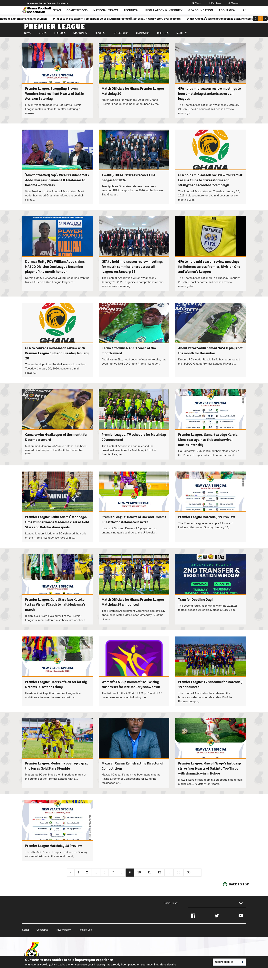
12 (159, 872)
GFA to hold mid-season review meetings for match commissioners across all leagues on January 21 (132, 266)
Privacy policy (63, 929)
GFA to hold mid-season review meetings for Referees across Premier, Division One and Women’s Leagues (209, 266)
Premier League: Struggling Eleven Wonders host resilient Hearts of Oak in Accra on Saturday (54, 93)
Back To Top (239, 884)
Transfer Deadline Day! (195, 599)
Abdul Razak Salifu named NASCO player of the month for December (210, 340)
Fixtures (60, 33)
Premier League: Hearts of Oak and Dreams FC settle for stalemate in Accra (134, 507)
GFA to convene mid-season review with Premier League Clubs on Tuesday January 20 (57, 353)
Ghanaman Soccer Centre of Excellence (47, 3)
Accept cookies (224, 961)
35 (178, 872)
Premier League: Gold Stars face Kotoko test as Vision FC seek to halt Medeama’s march (55, 604)
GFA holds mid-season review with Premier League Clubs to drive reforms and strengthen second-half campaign (210, 180)
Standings (80, 33)
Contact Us (42, 929)
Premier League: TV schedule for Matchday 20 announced (134, 424)
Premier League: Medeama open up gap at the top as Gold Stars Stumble (57, 753)
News (27, 33)
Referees (163, 33)
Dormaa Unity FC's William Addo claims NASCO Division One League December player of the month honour (55, 266)
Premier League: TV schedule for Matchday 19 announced (210, 671)
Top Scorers (120, 33)
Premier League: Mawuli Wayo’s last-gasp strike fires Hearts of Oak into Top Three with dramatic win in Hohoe (209, 768)
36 (189, 872)
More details (168, 964)
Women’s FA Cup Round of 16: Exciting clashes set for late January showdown (134, 671)
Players (100, 33)
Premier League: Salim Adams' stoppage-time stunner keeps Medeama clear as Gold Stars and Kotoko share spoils (57, 522)
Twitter (198, 3)
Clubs (42, 33)
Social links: (171, 902)
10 (139, 872)
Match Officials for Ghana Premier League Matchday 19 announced (134, 589)
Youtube (235, 3)
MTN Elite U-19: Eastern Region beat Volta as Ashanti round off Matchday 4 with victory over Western (88, 18)
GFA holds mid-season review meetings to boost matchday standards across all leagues (209, 93)
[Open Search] (243, 10)
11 (149, 872)
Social (25, 929)
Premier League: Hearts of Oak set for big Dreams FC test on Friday (57, 671)
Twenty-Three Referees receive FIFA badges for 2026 (134, 167)
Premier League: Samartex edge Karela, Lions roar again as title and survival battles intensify (208, 439)
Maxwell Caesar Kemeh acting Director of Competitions (134, 753)
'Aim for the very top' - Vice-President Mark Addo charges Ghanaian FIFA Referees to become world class (57, 180)
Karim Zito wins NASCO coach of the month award (134, 340)
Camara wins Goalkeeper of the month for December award (57, 424)
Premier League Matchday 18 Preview (53, 846)
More (179, 33)
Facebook (216, 3)
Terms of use (85, 929)
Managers (142, 33)
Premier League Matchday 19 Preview (206, 517)
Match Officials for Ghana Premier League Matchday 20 (134, 80)
